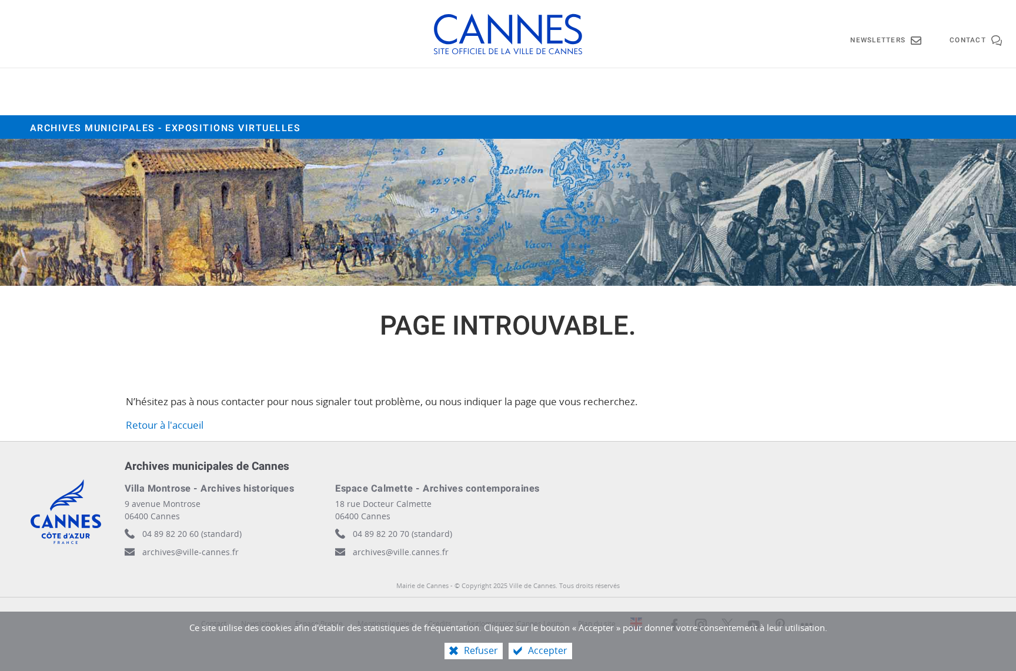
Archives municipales (165, 128)
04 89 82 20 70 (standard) (402, 533)
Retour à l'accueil (164, 425)
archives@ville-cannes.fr (190, 552)
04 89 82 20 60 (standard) (192, 533)
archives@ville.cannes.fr (401, 552)
